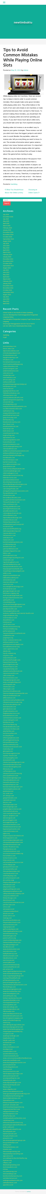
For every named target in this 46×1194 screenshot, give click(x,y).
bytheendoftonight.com (11, 660)
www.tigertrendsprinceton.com (14, 971)
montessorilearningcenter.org (13, 1107)
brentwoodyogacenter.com (13, 1027)
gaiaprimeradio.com (10, 798)
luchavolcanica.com (10, 858)
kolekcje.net (7, 622)
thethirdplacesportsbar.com (13, 1074)
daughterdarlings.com (10, 357)
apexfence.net (8, 1185)
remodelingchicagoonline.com (14, 1025)
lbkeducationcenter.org (11, 626)
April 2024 (6, 250)
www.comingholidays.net (12, 682)
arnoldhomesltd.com (10, 511)
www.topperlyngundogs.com (13, 976)
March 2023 (6, 279)
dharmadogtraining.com (11, 1165)
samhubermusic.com (10, 1183)
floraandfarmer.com (10, 493)
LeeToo (29, 1192)
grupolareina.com (9, 466)
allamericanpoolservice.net (12, 606)
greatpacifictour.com (10, 867)
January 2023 (7, 283)
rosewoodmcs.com (9, 1051)
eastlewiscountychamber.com (13, 700)
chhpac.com (7, 1162)
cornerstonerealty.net (11, 1056)
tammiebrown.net (9, 800)
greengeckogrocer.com (11, 591)
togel (5, 337)
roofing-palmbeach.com (11, 506)
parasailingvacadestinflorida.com (14, 1125)
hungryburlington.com (11, 784)
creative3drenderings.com (12, 940)
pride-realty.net (8, 1127)
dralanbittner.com (9, 546)
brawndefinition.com (10, 715)
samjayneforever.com (10, 1111)
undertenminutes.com (10, 371)
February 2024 (7, 254)
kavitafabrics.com (9, 856)
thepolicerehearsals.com (11, 695)
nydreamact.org (8, 411)
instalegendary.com (10, 404)
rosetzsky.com (8, 749)
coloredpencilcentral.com (12, 513)
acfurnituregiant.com (10, 368)
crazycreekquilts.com (10, 720)
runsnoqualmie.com (10, 1005)
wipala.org (6, 651)
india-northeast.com (10, 504)
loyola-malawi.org (9, 653)
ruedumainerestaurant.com (12, 747)
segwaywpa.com (9, 927)
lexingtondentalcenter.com (13, 598)
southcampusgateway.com (12, 446)
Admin (26, 70)
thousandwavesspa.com (11, 871)
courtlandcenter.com (10, 873)
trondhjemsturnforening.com (13, 1096)
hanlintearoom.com (10, 1134)
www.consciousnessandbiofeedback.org (17, 1058)
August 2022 (7, 294)
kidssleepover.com (9, 386)
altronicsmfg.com (9, 380)
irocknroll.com (8, 526)
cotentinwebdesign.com (11, 471)
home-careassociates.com (12, 640)
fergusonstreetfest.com (11, 1109)
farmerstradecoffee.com (11, 942)
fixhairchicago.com (9, 898)
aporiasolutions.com (10, 925)
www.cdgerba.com (9, 1089)
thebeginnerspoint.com (11, 680)
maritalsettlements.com (11, 824)
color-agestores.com (10, 649)
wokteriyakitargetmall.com (12, 595)
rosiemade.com (8, 560)
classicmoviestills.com (10, 673)
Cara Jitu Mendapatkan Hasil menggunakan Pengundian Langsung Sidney (20, 316)
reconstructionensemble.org (13, 853)
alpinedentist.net (9, 437)
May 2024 (6, 248)
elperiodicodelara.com (11, 351)
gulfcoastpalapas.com (11, 929)
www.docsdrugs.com (10, 1007)
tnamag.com (7, 918)
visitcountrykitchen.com (11, 813)
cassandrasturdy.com (10, 669)
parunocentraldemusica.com (13, 1091)
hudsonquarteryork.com (11, 1085)
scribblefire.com (8, 635)
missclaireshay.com (9, 346)
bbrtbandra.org (8, 420)
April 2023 (6, 277)
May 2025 (6, 221)
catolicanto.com (9, 624)
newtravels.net (8, 389)
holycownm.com (9, 860)
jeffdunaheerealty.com (11, 980)
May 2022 (6, 301)
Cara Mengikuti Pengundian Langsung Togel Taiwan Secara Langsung (21, 320)
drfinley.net (7, 1145)
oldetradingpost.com (10, 473)
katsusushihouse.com (10, 742)
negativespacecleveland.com (13, 836)
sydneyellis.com (8, 600)
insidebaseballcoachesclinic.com (14, 1118)
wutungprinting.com (10, 822)
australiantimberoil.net (11, 480)
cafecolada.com (8, 675)
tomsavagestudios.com (11, 611)
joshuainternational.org (11, 965)
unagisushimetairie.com (11, 413)
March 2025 (6, 226)
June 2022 (6, 299)
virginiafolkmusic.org (10, 615)
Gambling (13, 184)
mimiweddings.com (9, 1174)
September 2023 (8, 266)
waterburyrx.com (9, 884)
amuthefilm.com (8, 731)
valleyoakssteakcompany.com (13, 893)
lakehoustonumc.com (10, 956)
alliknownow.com (9, 698)
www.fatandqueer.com (11, 993)
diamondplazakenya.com (12, 1098)
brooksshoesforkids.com (11, 920)
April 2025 (6, 223)
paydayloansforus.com (11, 391)
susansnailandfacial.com (11, 967)
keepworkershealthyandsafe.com (15, 406)
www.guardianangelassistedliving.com (16, 1094)
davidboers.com (8, 947)
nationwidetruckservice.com (13, 862)
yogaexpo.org (8, 638)
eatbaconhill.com (9, 382)
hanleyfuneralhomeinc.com (12, 566)
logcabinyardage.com (10, 945)
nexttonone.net (8, 960)
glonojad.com (8, 751)
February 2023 (7, 281)
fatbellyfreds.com (9, 1080)
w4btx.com (7, 573)
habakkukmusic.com (10, 958)
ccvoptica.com (8, 1033)
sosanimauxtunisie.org (11, 433)
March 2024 (6, 252)
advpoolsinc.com (9, 887)
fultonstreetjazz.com (10, 460)
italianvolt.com (8, 540)
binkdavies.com (8, 722)
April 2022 (6, 303)
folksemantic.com (9, 535)
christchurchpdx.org (10, 724)
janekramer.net (8, 791)
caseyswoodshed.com (11, 896)
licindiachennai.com (10, 355)
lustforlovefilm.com (10, 733)
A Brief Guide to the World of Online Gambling (18, 312)
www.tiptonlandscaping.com (13, 1029)
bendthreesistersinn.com (11, 844)
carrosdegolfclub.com (11, 489)
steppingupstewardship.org (12, 1031)
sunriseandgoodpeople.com (13, 840)
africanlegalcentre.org (11, 740)
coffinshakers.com (9, 771)
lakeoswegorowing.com (11, 1151)
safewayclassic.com (10, 395)
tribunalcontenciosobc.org (12, 702)
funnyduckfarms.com (10, 1136)
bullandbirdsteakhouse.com (12, 1016)
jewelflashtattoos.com (11, 415)
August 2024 (7, 241)
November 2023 (8, 261)
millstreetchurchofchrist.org (13, 1122)
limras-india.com (8, 348)
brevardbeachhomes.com (12, 497)
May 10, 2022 (16, 70)
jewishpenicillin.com (10, 609)
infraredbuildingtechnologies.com (15, 484)
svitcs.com (6, 907)
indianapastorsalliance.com (12, 891)
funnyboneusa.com (9, 849)
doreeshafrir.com (9, 760)
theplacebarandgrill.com (11, 882)
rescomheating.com (10, 1171)
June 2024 (6, 246)
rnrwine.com (7, 1149)
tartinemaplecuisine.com (11, 789)
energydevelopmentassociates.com (15, 491)
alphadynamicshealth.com (12, 1129)
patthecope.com (9, 904)
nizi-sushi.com (8, 793)
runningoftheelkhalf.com (11, 978)
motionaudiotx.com (10, 1167)
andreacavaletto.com (10, 642)
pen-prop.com (8, 969)
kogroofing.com (9, 435)
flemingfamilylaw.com (11, 1147)
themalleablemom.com (11, 780)
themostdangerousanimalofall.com (15, 693)
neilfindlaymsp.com (10, 876)
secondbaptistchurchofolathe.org (15, 1158)
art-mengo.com (8, 796)
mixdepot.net (8, 1049)
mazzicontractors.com (11, 1071)
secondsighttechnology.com (13, 586)
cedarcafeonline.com (10, 366)
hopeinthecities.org (10, 662)
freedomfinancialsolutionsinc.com (15, 985)
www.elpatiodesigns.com (12, 1082)
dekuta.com (7, 1045)
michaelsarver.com (9, 589)
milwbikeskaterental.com (12, 827)
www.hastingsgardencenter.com (14, 1062)
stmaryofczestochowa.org (12, 773)
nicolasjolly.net (8, 735)
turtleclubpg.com (9, 864)
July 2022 (6, 297)
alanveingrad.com (9, 818)
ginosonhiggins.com (10, 820)
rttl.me (5, 1169)
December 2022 (8, 286)
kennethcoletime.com (11, 782)
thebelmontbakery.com (11, 393)
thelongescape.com (10, 804)
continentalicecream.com (12, 718)
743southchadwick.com (11, 502)
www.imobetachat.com (11, 949)
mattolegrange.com (10, 807)
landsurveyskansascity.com (12, 998)
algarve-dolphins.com (10, 816)
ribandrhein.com (8, 620)
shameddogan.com (9, 936)
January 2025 (7, 230)
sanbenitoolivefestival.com (12, 671)
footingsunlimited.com (11, 1002)
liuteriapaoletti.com (10, 838)
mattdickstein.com (9, 951)
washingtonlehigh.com (11, 1036)
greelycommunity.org (10, 744)
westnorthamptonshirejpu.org (13, 455)
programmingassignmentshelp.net (15, 384)
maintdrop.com (8, 429)
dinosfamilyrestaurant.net (12, 482)
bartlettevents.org (9, 462)
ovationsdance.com (10, 618)
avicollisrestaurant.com (11, 878)
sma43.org (6, 1022)
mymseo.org (7, 1160)
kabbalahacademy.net (11, 578)
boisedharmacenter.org (11, 647)
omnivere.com (8, 373)
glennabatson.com (9, 709)
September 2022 (8, 292)
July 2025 (6, 219)
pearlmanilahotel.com (10, 426)
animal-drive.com (9, 916)
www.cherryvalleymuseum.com (14, 469)
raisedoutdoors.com (10, 520)
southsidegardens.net (10, 1067)
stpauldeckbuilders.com (11, 1000)
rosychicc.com (8, 655)
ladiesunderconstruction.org (13, 475)
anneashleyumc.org (9, 996)
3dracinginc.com (9, 689)
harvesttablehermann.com (12, 486)
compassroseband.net (10, 911)
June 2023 (6, 272)
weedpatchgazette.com (11, 551)
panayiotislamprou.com (11, 444)
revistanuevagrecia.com (11, 753)
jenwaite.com (8, 1138)
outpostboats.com (9, 658)
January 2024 (7, 257)
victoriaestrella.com (10, 869)
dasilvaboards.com (9, 707)
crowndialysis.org (9, 602)
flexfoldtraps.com (9, 987)
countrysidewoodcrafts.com (13, 397)
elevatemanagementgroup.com (14, 1140)
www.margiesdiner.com (11, 1009)
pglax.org (6, 833)
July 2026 (6, 214)
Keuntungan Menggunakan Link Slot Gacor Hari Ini (19, 324)
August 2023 (7, 268)
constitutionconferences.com (13, 902)
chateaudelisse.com (10, 449)
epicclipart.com (8, 424)
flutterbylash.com (9, 1131)
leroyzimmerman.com (10, 1142)
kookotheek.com (9, 442)
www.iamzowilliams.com (11, 1060)
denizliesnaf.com (9, 900)
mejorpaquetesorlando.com (13, 569)
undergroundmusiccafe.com (13, 1180)
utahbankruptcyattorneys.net (13, 524)
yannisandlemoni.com (10, 549)
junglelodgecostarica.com (12, 809)
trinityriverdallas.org (10, 629)
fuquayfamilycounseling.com (13, 1154)
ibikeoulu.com (8, 769)
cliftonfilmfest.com (10, 515)
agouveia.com (8, 1156)
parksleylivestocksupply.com (13, 644)
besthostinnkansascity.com (12, 1176)
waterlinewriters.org (10, 933)
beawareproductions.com (12, 764)
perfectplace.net (9, 631)
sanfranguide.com (9, 684)
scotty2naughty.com (10, 758)
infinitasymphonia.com (11, 738)
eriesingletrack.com (10, 555)
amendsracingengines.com (12, 989)
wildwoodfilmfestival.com (12, 453)
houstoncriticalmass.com (11, 691)
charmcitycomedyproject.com (13, 762)
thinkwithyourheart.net (11, 522)
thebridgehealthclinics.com (12, 931)
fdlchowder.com (9, 1011)
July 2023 (6, 270)
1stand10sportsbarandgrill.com (13, 571)
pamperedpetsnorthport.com (13, 558)
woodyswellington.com (11, 1078)
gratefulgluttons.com (10, 664)
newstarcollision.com (10, 582)
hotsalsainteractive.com (11, 362)
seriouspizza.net (8, 909)
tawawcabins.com (9, 533)
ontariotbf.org (8, 402)
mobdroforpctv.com (10, 667)
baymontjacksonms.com (11, 829)
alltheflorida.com (9, 1116)
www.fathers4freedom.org (12, 973)
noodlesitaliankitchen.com (12, 409)
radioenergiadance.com (11, 440)
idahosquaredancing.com (12, 531)
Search (6, 203)
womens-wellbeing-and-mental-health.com (18, 613)
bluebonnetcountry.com (11, 422)
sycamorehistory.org (10, 1054)
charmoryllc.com (9, 687)
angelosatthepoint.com (11, 889)
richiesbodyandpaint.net (11, 353)
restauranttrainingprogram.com (14, 604)
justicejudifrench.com (10, 776)
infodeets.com (8, 360)
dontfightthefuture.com (11, 509)
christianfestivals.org (10, 811)
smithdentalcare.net (10, 1178)
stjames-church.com (10, 755)
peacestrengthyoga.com (12, 982)
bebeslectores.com (10, 477)
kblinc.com (7, 553)
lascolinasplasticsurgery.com (13, 1018)
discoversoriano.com (10, 678)
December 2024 (8, 232)
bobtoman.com (8, 431)
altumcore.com (8, 913)
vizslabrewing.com (9, 544)
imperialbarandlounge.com (12, 518)
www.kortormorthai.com (12, 991)
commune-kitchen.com (11, 729)
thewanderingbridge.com (12, 778)
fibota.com (7, 1087)
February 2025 (7, 228)
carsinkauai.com (8, 1120)
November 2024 (8, 234)
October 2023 (7, 263)
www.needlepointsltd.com (12, 1013)
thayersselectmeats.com (11, 922)
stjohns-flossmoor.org (11, 847)
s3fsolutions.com (9, 495)
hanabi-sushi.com (9, 1040)
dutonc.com (7, 802)
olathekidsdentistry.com (11, 564)
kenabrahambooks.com (11, 727)
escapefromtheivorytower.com (14, 500)
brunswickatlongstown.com (13, 787)
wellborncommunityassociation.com (16, 451)
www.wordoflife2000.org (12, 529)
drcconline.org (8, 880)
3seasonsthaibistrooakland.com (14, 633)
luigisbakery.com (9, 1038)
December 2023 (8, 259)
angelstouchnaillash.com (11, 575)
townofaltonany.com (10, 831)
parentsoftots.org (9, 938)
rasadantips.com (8, 375)
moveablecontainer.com (11, 464)
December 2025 (8, 217)
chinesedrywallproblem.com (13, 842)
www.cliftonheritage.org (12, 1020)
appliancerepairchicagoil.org (13, 400)
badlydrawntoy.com (10, 953)
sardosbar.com (8, 538)
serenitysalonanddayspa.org (13, 364)
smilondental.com (9, 580)
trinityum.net (7, 1069)
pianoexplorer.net (9, 1065)
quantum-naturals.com (11, 1105)
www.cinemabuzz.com (11, 1047)
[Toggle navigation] (4, 2)
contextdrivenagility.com (12, 767)
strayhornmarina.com (10, 711)
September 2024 (8, 239)
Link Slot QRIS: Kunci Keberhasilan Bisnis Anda (17, 326)
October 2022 (7, 290)
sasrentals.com (8, 584)
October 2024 (7, 237)
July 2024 (6, 243)
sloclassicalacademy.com (12, 704)
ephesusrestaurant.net (11, 1076)
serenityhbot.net (9, 962)
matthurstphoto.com (10, 1114)
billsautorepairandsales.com (13, 1102)
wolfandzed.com (9, 1042)
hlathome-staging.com (11, 593)
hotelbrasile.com (9, 457)
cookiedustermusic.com (11, 851)
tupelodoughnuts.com (11, 562)
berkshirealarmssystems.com (13, 542)
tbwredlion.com (8, 1100)
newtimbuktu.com (9, 377)
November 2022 (8, 288)
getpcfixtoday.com (10, 417)
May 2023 (6, 274)
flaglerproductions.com (11, 713)
